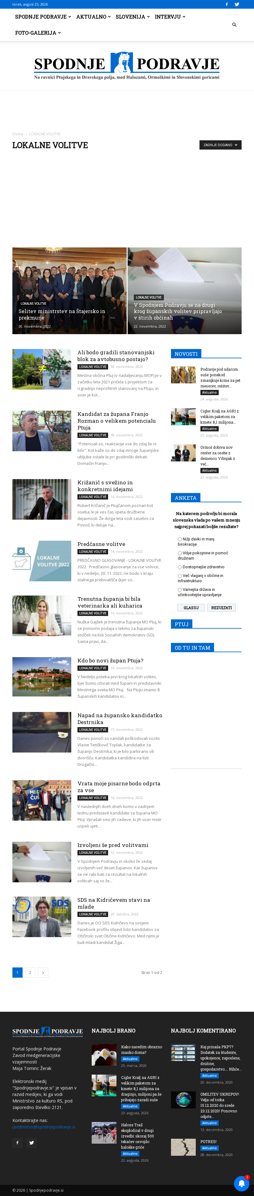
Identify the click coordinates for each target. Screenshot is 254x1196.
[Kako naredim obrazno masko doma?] (104, 1055)
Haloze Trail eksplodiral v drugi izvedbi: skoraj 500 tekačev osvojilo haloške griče (137, 1136)
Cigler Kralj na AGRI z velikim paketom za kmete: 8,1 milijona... (219, 416)
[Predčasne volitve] (41, 561)
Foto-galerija (35, 32)
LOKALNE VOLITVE (33, 303)
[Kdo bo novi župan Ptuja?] (41, 676)
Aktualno (91, 16)
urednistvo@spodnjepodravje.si (43, 1127)
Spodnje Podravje (41, 16)
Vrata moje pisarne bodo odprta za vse (118, 787)
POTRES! (208, 1141)
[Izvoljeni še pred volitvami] (41, 862)
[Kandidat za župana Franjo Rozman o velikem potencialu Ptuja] (41, 431)
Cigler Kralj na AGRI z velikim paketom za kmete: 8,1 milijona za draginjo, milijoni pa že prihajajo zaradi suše (141, 1088)
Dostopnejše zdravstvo (204, 567)
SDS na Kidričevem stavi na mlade (113, 903)
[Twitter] (237, 4)
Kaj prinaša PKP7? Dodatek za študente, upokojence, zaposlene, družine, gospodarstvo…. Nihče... (221, 1058)
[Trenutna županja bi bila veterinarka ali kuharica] (41, 616)
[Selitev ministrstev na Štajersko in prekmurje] (69, 290)
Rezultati (221, 607)
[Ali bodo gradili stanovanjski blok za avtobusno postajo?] (41, 369)
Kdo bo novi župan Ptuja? (110, 660)
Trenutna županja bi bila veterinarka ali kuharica (109, 602)
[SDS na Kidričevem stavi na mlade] (41, 917)
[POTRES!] (183, 1147)
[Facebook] (226, 4)
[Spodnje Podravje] (127, 66)
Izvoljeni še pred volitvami (112, 845)
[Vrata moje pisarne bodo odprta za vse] (41, 800)
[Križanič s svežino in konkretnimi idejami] (41, 499)
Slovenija (130, 16)
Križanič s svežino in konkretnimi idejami (105, 486)
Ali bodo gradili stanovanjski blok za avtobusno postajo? (116, 356)
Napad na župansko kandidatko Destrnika (119, 719)
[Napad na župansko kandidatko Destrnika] (41, 732)
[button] (234, 24)
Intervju (168, 16)
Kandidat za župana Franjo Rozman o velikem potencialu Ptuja (116, 420)
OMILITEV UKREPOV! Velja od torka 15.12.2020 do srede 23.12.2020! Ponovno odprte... (219, 1105)
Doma (17, 134)
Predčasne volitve (101, 544)
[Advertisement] (127, 201)
